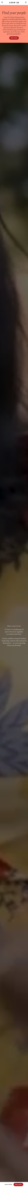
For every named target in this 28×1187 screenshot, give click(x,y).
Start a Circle (14, 38)
